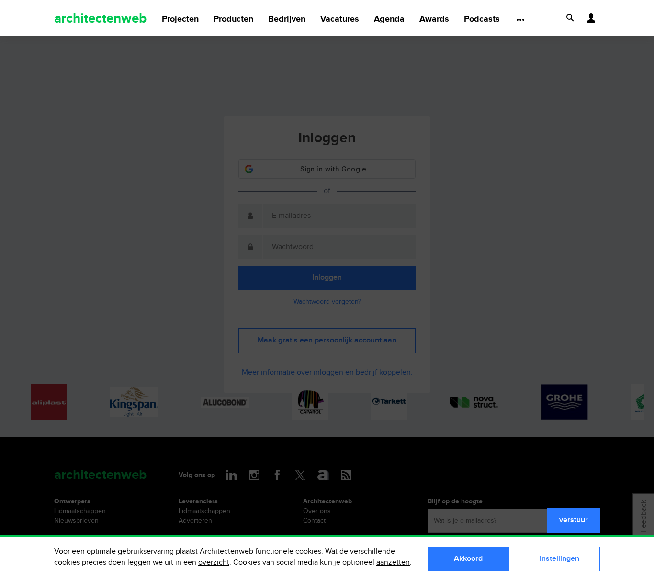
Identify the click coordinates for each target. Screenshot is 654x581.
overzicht (213, 562)
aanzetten (393, 562)
